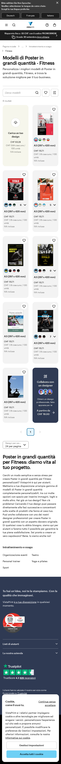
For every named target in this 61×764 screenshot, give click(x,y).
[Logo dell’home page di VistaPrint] (31, 24)
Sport (6, 567)
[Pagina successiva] (40, 432)
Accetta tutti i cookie (31, 754)
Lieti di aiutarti (11, 644)
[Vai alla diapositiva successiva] (56, 35)
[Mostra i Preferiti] (45, 93)
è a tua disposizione (25, 602)
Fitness (8, 51)
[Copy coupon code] (13, 37)
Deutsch (10, 15)
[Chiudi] (57, 2)
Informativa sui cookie (17, 737)
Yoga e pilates (39, 561)
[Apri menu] (6, 25)
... (23, 46)
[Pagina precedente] (21, 432)
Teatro (35, 554)
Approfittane (43, 37)
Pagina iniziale (9, 46)
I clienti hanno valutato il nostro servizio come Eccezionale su (24, 691)
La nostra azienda (13, 653)
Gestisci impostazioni (31, 745)
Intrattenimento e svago (40, 46)
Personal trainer (11, 561)
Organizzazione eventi (15, 554)
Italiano (50, 15)
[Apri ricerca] (14, 25)
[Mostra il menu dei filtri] (54, 93)
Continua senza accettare (47, 703)
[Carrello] (54, 25)
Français (30, 15)
